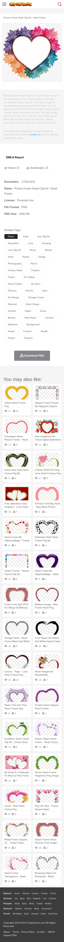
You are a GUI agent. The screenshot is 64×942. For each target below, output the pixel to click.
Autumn (25, 893)
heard (11, 331)
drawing (46, 243)
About (6, 931)
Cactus (44, 893)
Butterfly (37, 898)
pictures (12, 290)
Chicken (52, 898)
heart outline (15, 283)
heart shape (32, 304)
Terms (15, 931)
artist (10, 256)
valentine (13, 324)
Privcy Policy (28, 931)
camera (49, 317)
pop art (29, 290)
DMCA (51, 931)
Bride (31, 903)
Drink (43, 914)
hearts (25, 256)
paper (28, 311)
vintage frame (36, 297)
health (44, 331)
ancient (12, 311)
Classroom (46, 908)
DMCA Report (15, 157)
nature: (7, 893)
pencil (34, 263)
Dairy (26, 914)
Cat (44, 898)
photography (15, 263)
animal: (7, 898)
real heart (30, 317)
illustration (13, 243)
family (40, 903)
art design (13, 297)
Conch (53, 893)
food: (6, 913)
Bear (22, 898)
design (42, 256)
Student (18, 908)
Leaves (35, 893)
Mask (17, 903)
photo (11, 236)
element (12, 304)
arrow (43, 311)
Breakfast (17, 914)
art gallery (29, 277)
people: (7, 903)
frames (27, 331)
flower (11, 338)
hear (44, 290)
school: (7, 908)
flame (11, 277)
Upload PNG (10, 935)
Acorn (17, 893)
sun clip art (43, 236)
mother (48, 903)
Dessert (34, 914)
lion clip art (14, 250)
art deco (35, 283)
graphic (35, 270)
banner (12, 317)
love (30, 243)
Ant (16, 898)
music (33, 250)
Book (36, 908)
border (48, 250)
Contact (41, 931)
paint (26, 236)
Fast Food (52, 914)
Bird (29, 898)
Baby (24, 903)
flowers (28, 338)
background (33, 324)
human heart (15, 270)
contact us (35, 134)
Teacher (28, 908)
